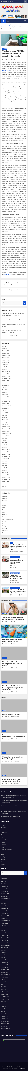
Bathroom (4, 498)
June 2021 (5, 463)
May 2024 (4, 390)
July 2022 (4, 438)
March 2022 (5, 447)
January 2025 (5, 374)
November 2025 (6, 357)
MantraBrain (22, 1068)
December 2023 (6, 399)
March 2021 (5, 470)
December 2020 (6, 477)
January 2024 (5, 397)
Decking (4, 505)
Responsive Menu (25, 1)
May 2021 (4, 465)
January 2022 (5, 452)
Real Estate (5, 530)
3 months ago (14, 551)
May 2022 (4, 442)
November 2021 (6, 456)
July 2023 (4, 410)
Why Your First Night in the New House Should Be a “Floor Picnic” (18, 591)
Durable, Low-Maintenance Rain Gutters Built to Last (16, 576)
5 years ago (6, 738)
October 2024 (5, 380)
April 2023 (4, 417)
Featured (4, 510)
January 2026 (5, 353)
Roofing (4, 533)
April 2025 (4, 367)
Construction (5, 503)
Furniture (4, 514)
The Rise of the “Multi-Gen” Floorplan (11, 336)
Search (24, 303)
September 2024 (6, 383)
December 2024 (6, 376)
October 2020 (5, 481)
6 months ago (14, 580)
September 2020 (6, 484)
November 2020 (6, 479)
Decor (3, 507)
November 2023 (6, 401)
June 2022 (5, 440)
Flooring (4, 512)
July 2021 (4, 461)
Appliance (4, 496)
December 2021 (6, 454)
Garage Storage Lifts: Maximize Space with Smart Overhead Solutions (16, 561)
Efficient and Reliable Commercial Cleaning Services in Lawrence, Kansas (13, 663)
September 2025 (6, 362)
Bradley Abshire (15, 567)
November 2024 (6, 378)
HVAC (3, 523)
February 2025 (6, 371)
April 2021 (4, 468)
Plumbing (4, 528)
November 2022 (6, 429)
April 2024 (4, 392)
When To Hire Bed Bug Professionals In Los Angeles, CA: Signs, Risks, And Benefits (14, 687)
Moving (4, 526)
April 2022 (4, 445)
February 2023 (6, 422)
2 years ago (6, 621)
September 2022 (6, 433)
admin (13, 59)
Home (3, 516)
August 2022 (5, 435)
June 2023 (5, 413)
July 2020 (4, 486)
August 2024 (5, 385)
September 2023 (6, 406)
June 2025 (5, 364)
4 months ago (14, 565)
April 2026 (4, 348)
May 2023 (4, 415)
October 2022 (5, 431)
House (4, 521)
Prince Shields (15, 716)
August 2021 (5, 458)
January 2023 (5, 424)
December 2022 (6, 426)
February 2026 (6, 351)
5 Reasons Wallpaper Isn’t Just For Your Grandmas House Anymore (14, 291)
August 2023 (5, 408)
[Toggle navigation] (8, 20)
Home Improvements (7, 519)
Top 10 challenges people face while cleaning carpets (13, 284)
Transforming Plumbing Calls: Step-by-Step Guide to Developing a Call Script (18, 547)
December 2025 (6, 355)
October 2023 (5, 403)
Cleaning (5, 48)
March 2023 (5, 419)
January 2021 (5, 475)
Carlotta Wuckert (15, 582)
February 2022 (6, 449)
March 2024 (5, 394)
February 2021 (6, 472)
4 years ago (6, 59)
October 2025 (5, 360)
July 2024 (4, 387)
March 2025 (5, 369)
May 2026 (4, 346)
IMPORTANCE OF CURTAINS (11, 714)
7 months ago (14, 595)
